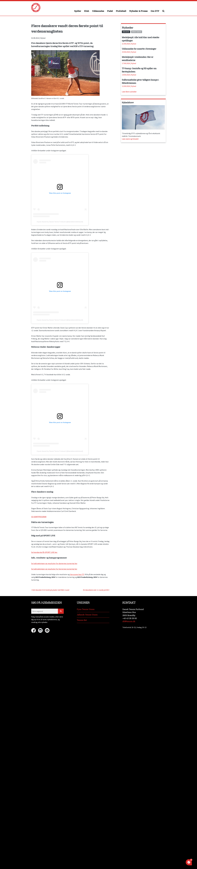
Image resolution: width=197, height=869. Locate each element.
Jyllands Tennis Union (87, 615)
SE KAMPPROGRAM (38, 517)
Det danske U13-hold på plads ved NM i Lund (50, 590)
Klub (86, 11)
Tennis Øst (82, 620)
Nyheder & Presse (138, 11)
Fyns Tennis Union (86, 609)
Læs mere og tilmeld (130, 139)
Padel (110, 11)
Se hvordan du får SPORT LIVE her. (44, 552)
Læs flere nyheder (129, 92)
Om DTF (155, 11)
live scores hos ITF (77, 574)
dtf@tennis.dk (128, 621)
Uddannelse (98, 11)
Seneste (126, 32)
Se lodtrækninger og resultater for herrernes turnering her (54, 569)
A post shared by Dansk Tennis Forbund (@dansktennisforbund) (60, 222)
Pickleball (121, 11)
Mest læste (136, 32)
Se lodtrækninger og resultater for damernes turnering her (54, 563)
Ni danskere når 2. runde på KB (96, 590)
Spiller (77, 11)
